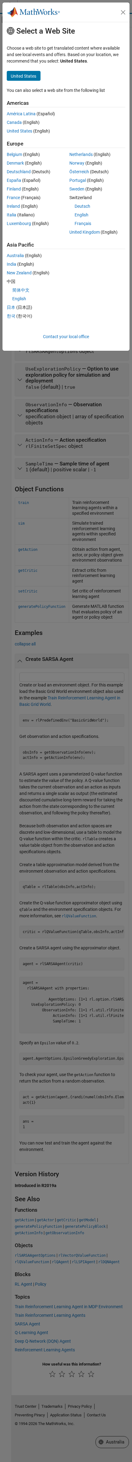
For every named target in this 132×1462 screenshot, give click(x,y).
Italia (11, 214)
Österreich (79, 171)
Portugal (77, 180)
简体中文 (20, 290)
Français (83, 223)
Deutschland (19, 171)
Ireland (13, 206)
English (81, 214)
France (13, 197)
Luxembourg (19, 223)
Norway (76, 163)
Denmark (15, 163)
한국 (11, 315)
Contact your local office (66, 336)
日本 (11, 307)
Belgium (14, 154)
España (14, 180)
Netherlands (81, 154)
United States (19, 131)
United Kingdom (84, 232)
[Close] (123, 12)
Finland (14, 188)
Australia (15, 255)
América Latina (21, 113)
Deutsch (82, 206)
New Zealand (19, 272)
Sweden (76, 188)
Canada (14, 122)
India (11, 264)
